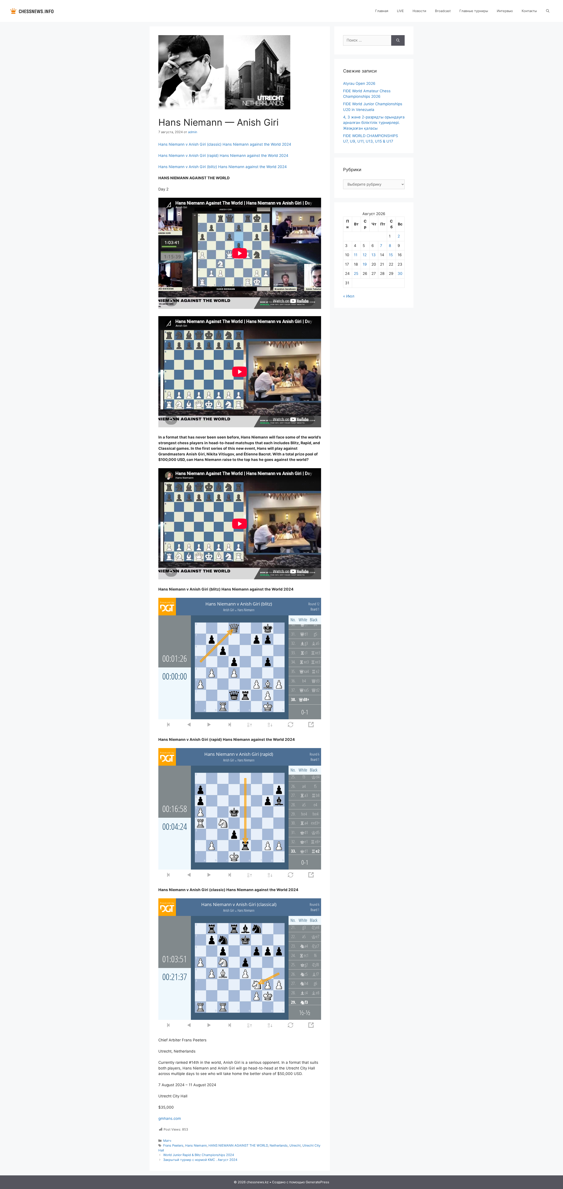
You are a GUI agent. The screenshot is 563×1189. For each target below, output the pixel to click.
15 (391, 255)
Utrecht (295, 1145)
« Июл (348, 296)
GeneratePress (317, 1182)
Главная (381, 11)
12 (365, 255)
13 (373, 255)
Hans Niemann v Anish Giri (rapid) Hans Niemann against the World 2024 (223, 155)
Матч (167, 1140)
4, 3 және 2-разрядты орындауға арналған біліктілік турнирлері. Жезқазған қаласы (374, 122)
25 (356, 273)
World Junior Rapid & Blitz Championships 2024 (198, 1155)
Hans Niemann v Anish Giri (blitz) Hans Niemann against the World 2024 (222, 167)
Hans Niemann (196, 1145)
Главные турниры (473, 11)
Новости (419, 11)
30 (400, 273)
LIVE (400, 11)
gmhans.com (169, 1118)
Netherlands (279, 1145)
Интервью (505, 11)
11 (355, 255)
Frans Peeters (173, 1145)
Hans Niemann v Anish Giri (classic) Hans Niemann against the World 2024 (224, 144)
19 (365, 264)
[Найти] (398, 40)
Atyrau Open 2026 (359, 83)
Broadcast (443, 11)
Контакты (529, 11)
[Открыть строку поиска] (547, 11)
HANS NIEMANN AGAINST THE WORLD (238, 1145)
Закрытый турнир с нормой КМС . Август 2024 (200, 1160)
